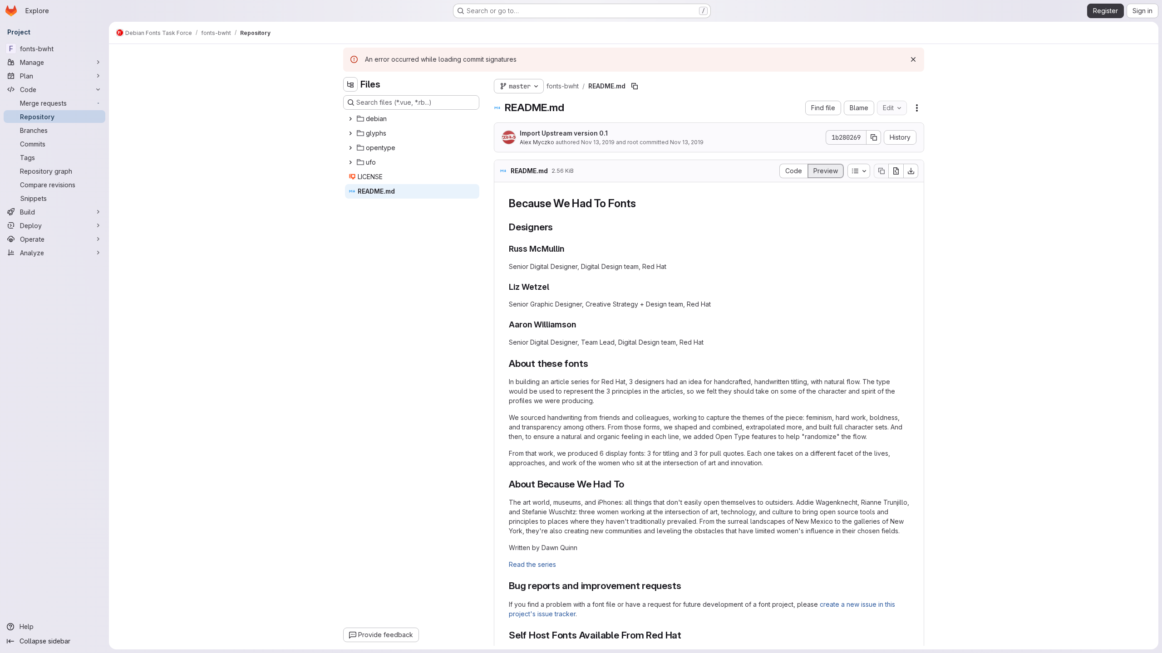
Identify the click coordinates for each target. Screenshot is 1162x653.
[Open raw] (896, 171)
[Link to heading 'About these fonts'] (593, 363)
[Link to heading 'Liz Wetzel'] (553, 287)
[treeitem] (412, 119)
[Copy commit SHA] (874, 137)
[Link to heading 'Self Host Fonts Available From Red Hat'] (686, 635)
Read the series (532, 564)
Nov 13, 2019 (598, 142)
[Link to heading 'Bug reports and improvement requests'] (686, 585)
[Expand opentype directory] (350, 147)
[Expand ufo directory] (350, 162)
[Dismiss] (913, 59)
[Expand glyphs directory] (350, 133)
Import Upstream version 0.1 (564, 133)
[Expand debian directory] (350, 118)
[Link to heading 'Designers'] (558, 227)
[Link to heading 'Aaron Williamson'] (580, 324)
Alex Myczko (537, 142)
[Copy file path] (634, 86)
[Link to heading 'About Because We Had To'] (629, 484)
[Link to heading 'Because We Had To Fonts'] (641, 203)
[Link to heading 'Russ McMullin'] (568, 248)
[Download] (911, 171)
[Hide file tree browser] (350, 84)
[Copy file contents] (881, 171)
